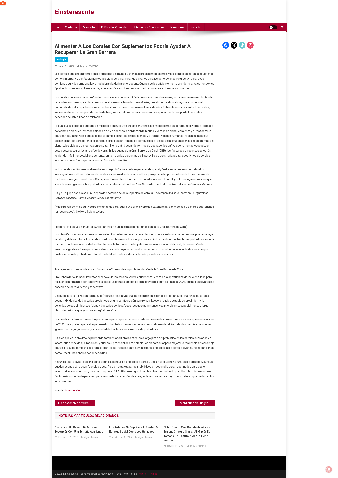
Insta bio (196, 27)
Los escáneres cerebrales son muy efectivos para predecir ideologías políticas (77, 403)
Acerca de (89, 27)
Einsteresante (74, 11)
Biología (61, 59)
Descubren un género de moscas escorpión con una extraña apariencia (79, 429)
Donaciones (177, 27)
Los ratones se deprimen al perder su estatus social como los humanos (134, 429)
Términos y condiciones (149, 27)
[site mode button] (273, 27)
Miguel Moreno (89, 66)
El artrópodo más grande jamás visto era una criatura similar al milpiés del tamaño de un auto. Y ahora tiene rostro (188, 434)
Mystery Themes (148, 474)
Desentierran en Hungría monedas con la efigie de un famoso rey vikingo (196, 403)
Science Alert (73, 390)
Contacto (71, 27)
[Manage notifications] (329, 469)
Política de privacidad (114, 27)
